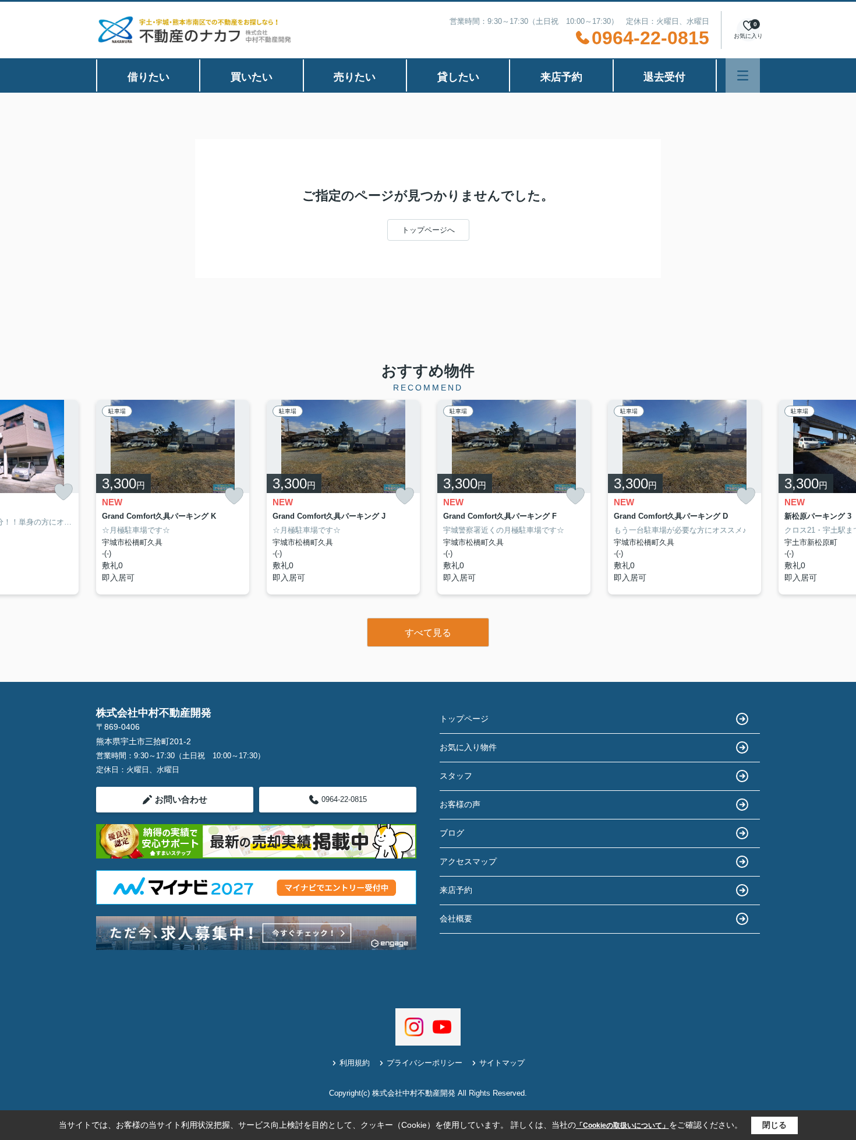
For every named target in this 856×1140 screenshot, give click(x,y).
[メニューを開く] (742, 75)
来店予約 (561, 77)
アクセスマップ (468, 861)
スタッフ (456, 775)
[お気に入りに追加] (63, 492)
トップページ (464, 718)
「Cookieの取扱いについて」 (622, 1125)
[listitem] (172, 497)
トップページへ (428, 230)
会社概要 (456, 918)
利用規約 (354, 1062)
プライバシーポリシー (424, 1062)
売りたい (355, 77)
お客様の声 (460, 804)
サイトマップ (502, 1062)
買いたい (252, 77)
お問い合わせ (181, 799)
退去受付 (664, 77)
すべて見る (428, 633)
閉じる (774, 1125)
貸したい (458, 77)
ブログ (452, 833)
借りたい (148, 77)
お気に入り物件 (468, 747)
